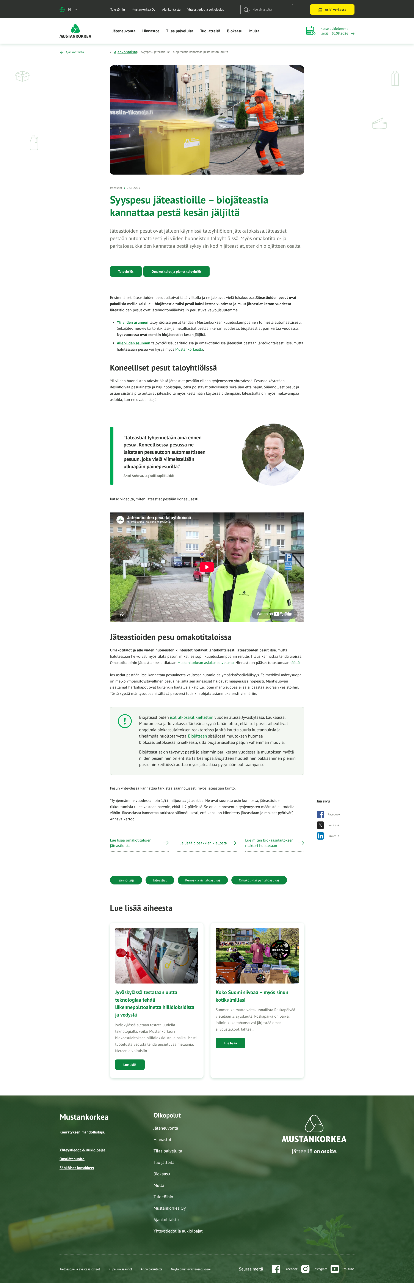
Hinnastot (150, 30)
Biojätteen (197, 736)
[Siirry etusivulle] (75, 30)
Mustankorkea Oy (143, 9)
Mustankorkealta (189, 349)
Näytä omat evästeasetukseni (191, 1269)
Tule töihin (117, 9)
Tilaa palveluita (179, 30)
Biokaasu (234, 30)
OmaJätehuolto (72, 1158)
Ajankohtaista (171, 9)
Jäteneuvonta (123, 30)
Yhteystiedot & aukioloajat (82, 1149)
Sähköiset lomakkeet (77, 1167)
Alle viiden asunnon (133, 342)
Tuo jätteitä (210, 30)
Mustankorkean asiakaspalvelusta (205, 662)
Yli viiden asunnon (132, 322)
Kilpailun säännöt (120, 1269)
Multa (254, 30)
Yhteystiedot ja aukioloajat (205, 9)
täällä (295, 662)
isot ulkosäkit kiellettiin (191, 717)
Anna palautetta (151, 1269)
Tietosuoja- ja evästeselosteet (80, 1269)
